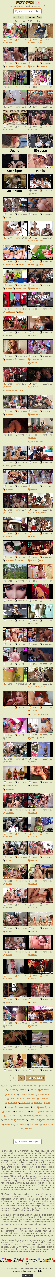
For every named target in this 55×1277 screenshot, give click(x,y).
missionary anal (29, 1098)
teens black (29, 1128)
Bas (41, 560)
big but (11, 1107)
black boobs (12, 1103)
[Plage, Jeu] (40, 531)
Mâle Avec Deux (37, 359)
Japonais (34, 193)
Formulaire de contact (22, 1271)
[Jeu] (15, 84)
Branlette (10, 359)
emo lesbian (39, 1115)
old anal (33, 1090)
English (8, 1259)
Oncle (42, 42)
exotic (33, 1111)
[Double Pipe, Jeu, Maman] (15, 259)
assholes (8, 1124)
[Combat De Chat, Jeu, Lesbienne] (15, 780)
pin (49, 1107)
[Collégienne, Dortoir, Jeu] (15, 60)
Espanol (9, 288)
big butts (8, 1111)
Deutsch (20, 1259)
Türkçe (14, 1261)
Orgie (33, 66)
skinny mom (44, 1098)
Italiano (3, 1261)
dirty (6, 1085)
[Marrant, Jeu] (15, 531)
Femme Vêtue (10, 312)
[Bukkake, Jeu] (40, 124)
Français (45, 1259)
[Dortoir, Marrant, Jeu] (40, 507)
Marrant (34, 363)
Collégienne (10, 66)
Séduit (33, 42)
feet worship (21, 1124)
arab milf (34, 1085)
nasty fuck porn (46, 1111)
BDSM (7, 465)
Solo (43, 686)
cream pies (11, 1094)
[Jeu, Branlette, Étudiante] (15, 353)
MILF (21, 312)
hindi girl (34, 1124)
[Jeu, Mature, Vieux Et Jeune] (40, 432)
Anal (33, 264)
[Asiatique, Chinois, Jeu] (15, 554)
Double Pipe (10, 264)
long (39, 17)
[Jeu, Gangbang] (40, 780)
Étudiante (43, 66)
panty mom (45, 1090)
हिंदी (49, 1261)
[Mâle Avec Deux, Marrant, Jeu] (40, 353)
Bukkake (34, 129)
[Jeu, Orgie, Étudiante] (40, 60)
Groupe (33, 560)
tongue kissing (23, 1107)
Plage (33, 536)
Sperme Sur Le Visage (14, 390)
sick (48, 1103)
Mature (33, 438)
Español (32, 1259)
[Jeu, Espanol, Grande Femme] (15, 282)
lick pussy (27, 1115)
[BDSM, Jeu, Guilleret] (15, 460)
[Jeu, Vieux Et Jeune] (40, 235)
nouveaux (30, 17)
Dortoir (9, 42)
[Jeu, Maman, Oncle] (40, 732)
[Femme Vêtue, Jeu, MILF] (15, 306)
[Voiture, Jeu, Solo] (40, 681)
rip (50, 1115)
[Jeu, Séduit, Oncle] (40, 37)
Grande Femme (21, 288)
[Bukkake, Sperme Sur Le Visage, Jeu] (15, 381)
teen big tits (21, 1111)
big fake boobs (48, 1085)
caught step (14, 1098)
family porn (8, 1120)
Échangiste (10, 129)
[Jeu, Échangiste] (15, 124)
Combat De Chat (12, 785)
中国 (27, 1264)
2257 (50, 1269)
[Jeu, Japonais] (40, 188)
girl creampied (48, 1120)
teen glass (25, 1103)
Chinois (21, 560)
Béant (41, 264)
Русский (40, 1261)
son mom (12, 1090)
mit (35, 1107)
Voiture (34, 686)
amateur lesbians (19, 1085)
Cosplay (9, 738)
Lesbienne (10, 789)
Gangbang (34, 785)
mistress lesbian (27, 1094)
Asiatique (10, 560)
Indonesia (26, 1261)
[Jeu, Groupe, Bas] (40, 554)
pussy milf (38, 1103)
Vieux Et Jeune (37, 240)
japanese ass (48, 1124)
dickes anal (33, 1120)
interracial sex (44, 1094)
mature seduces (12, 1115)
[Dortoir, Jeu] (15, 37)
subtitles (22, 1090)
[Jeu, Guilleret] (40, 618)
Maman (21, 264)
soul (42, 1107)
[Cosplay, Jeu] (15, 732)
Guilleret (17, 465)
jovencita (21, 1120)
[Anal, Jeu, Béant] (40, 259)
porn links (38, 1271)
